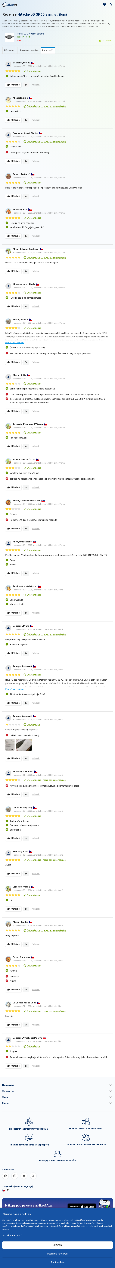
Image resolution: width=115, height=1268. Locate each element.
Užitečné (15, 85)
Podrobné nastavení (57, 1253)
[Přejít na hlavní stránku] (9, 4)
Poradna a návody (29, 50)
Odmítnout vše (57, 1262)
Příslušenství (10, 50)
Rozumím (57, 1245)
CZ (7, 1190)
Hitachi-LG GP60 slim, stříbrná (42, 14)
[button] (57, 1085)
